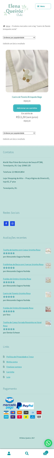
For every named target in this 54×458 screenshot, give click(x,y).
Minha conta (12, 361)
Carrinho (10, 372)
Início (8, 26)
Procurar (27, 453)
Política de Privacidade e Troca (20, 356)
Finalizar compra (14, 366)
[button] (48, 443)
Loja (8, 377)
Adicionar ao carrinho (27, 108)
